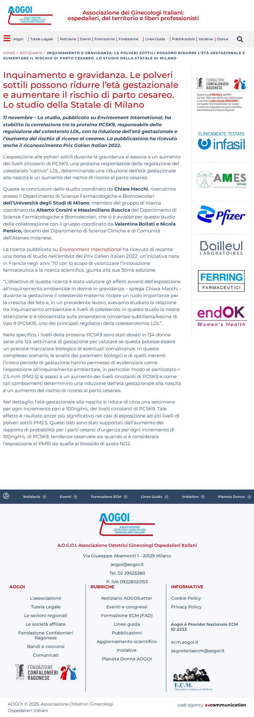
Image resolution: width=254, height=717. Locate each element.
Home (9, 53)
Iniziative (206, 39)
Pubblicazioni (183, 39)
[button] (240, 39)
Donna (222, 39)
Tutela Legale (41, 39)
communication (228, 705)
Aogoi (18, 39)
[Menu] (7, 38)
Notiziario (68, 39)
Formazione (104, 39)
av (207, 705)
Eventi (85, 39)
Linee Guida (155, 39)
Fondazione (128, 39)
